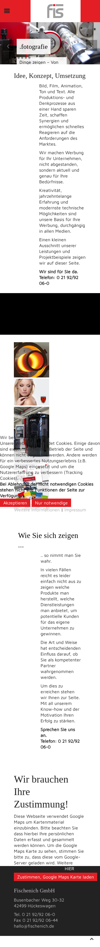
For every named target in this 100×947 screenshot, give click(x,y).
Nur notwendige (51, 502)
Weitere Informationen (37, 509)
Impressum (75, 509)
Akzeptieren (15, 502)
